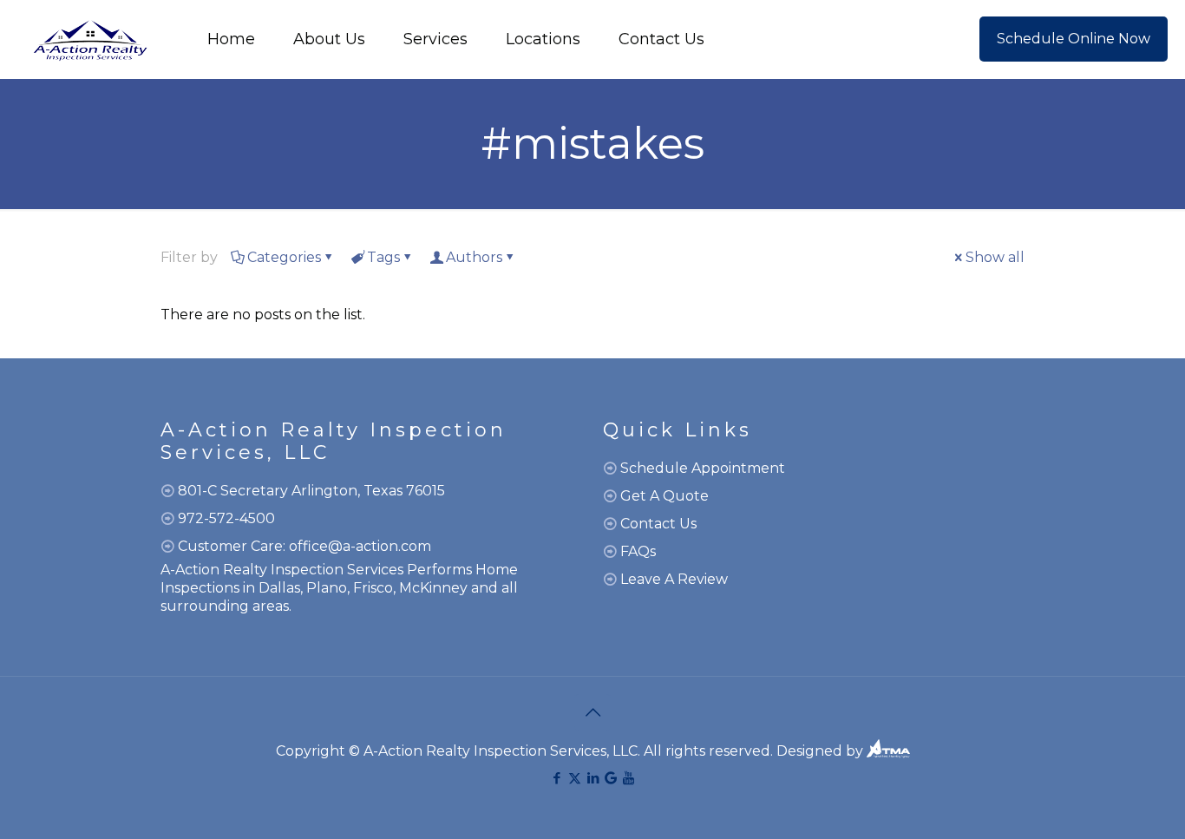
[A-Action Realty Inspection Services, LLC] (89, 39)
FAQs (638, 551)
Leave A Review (674, 579)
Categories (284, 257)
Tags (383, 257)
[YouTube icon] (628, 778)
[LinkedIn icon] (592, 778)
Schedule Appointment (702, 468)
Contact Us (658, 523)
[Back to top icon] (592, 712)
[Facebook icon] (556, 778)
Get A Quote (664, 496)
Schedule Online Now (1073, 38)
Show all (995, 257)
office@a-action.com (360, 546)
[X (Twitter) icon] (574, 778)
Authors (474, 257)
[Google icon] (611, 778)
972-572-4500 (226, 518)
